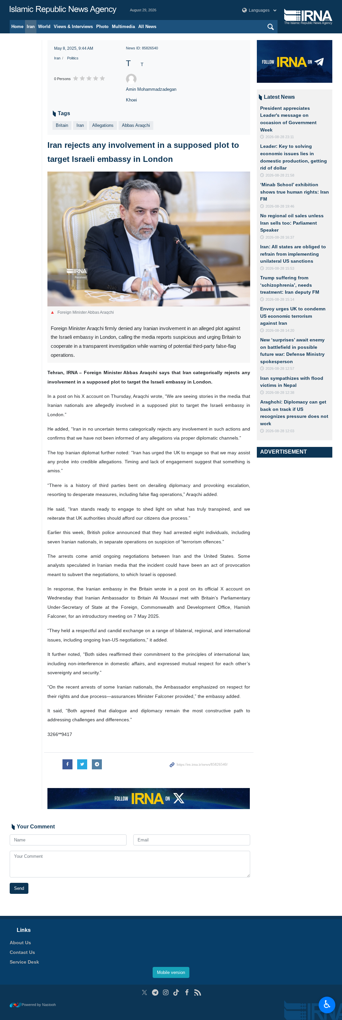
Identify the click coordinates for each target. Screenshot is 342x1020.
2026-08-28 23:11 (280, 137)
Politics (72, 58)
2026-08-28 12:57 (280, 368)
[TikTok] (176, 992)
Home (17, 26)
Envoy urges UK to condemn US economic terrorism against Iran (293, 316)
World (44, 26)
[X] (144, 992)
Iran (31, 26)
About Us (20, 942)
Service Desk (24, 962)
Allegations (103, 125)
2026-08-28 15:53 (280, 268)
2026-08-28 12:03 (280, 431)
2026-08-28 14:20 (280, 330)
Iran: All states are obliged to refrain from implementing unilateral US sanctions (293, 254)
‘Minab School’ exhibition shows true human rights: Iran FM (294, 192)
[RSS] (197, 992)
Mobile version (171, 972)
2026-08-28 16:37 (280, 237)
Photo (102, 26)
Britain (62, 125)
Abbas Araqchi (136, 125)
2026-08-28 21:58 (280, 175)
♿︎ (327, 1004)
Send (19, 888)
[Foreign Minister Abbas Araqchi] (148, 239)
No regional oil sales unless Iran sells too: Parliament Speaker (292, 223)
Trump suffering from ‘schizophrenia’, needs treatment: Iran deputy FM (289, 285)
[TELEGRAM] (155, 992)
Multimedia (123, 26)
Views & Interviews (73, 26)
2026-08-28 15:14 (280, 299)
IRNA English (63, 10)
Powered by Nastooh (39, 1005)
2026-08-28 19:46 (280, 206)
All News (147, 26)
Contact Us (22, 952)
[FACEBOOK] (186, 992)
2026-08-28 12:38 (280, 393)
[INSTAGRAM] (165, 992)
